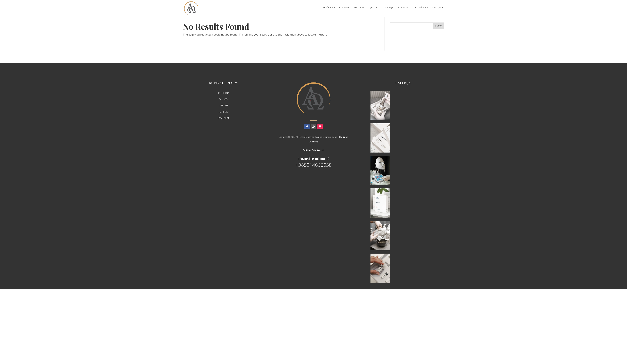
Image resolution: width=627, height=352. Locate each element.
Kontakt (404, 7)
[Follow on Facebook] (307, 126)
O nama (344, 7)
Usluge (359, 7)
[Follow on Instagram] (320, 126)
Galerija (388, 7)
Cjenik (373, 7)
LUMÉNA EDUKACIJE (428, 7)
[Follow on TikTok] (313, 126)
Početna (328, 7)
